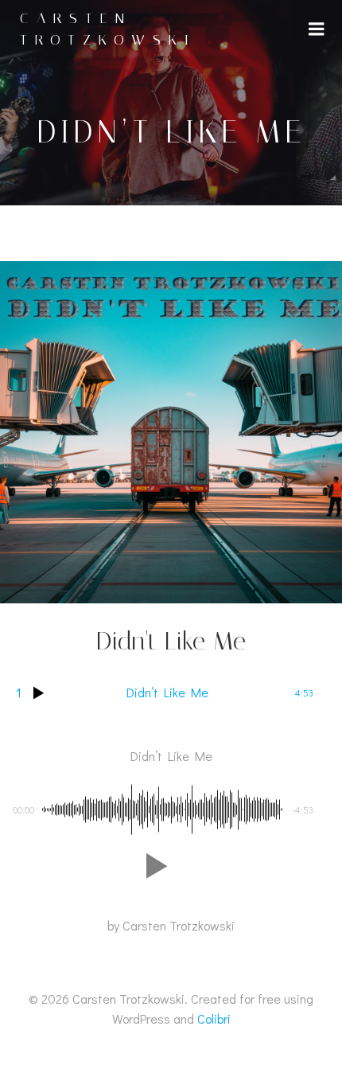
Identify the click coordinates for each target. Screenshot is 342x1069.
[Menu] (316, 29)
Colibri (214, 1018)
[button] (153, 866)
